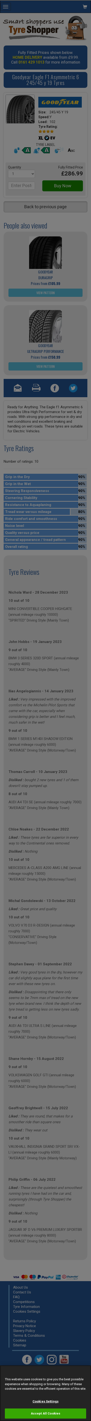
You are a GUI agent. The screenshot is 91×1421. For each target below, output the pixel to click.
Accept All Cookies (45, 1413)
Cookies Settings (45, 1401)
